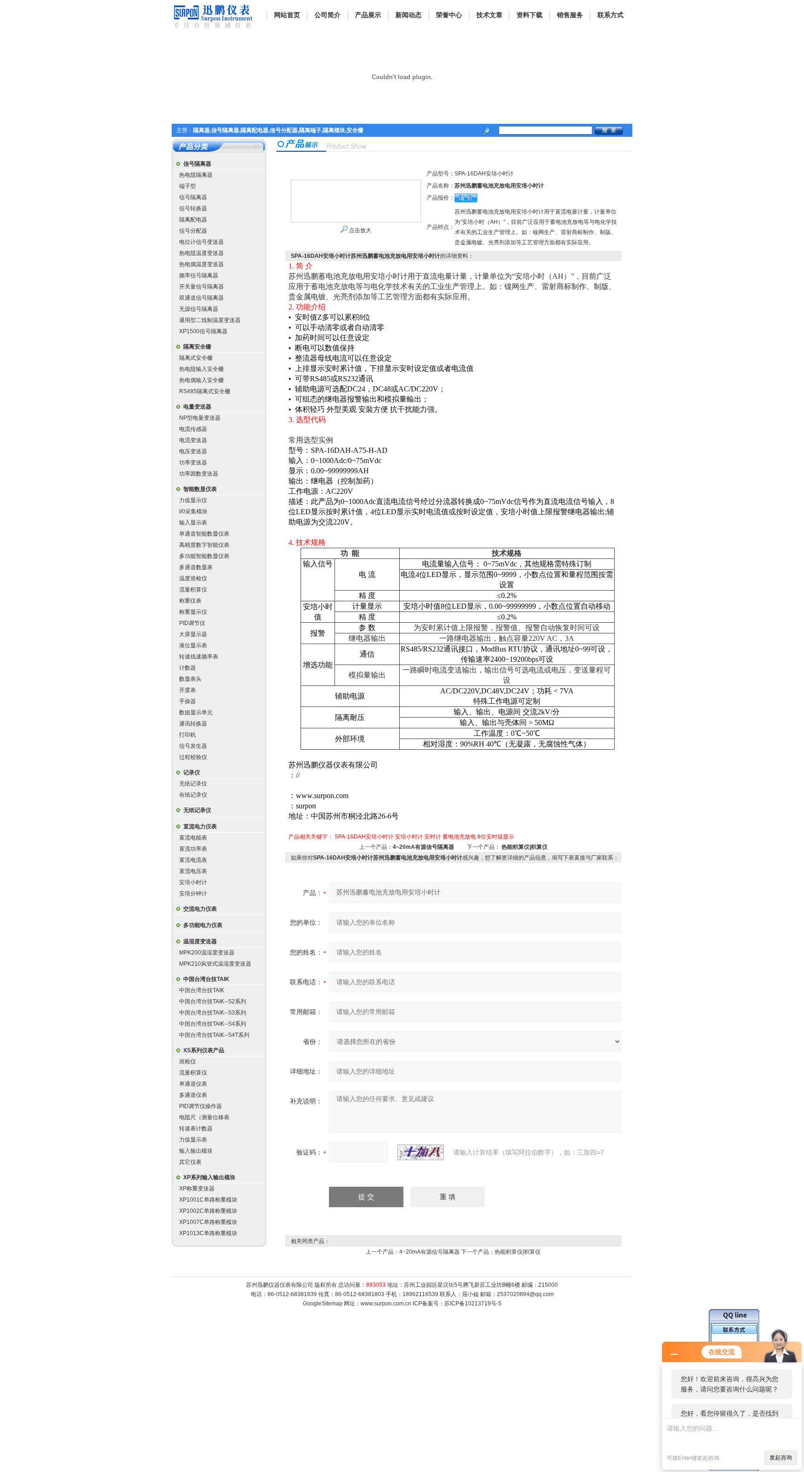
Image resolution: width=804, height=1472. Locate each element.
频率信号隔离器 (198, 275)
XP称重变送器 (196, 1188)
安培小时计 (193, 882)
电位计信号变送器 (201, 242)
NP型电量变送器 (200, 418)
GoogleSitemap (322, 1303)
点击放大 (359, 230)
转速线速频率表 (198, 656)
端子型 (187, 186)
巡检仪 (187, 1061)
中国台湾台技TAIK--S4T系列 (214, 1035)
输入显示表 (193, 522)
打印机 (187, 735)
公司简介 (328, 15)
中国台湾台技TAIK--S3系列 (212, 1012)
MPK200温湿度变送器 (206, 952)
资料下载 (529, 15)
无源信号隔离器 (198, 309)
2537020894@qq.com (525, 1294)
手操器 (187, 701)
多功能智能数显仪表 (204, 556)
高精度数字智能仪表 (204, 545)
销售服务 (570, 15)
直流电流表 (193, 860)
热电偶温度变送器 (201, 264)
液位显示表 (193, 645)
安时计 (432, 836)
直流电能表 (193, 837)
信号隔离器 (197, 164)
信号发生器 (193, 746)
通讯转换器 (193, 723)
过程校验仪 (193, 757)
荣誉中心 (449, 15)
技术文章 (489, 15)
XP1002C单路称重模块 (208, 1211)
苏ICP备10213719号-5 (473, 1303)
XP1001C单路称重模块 (208, 1199)
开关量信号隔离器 (201, 286)
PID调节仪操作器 (200, 1106)
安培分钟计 (193, 893)
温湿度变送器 (200, 941)
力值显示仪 (193, 500)
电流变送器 (193, 440)
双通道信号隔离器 (201, 298)
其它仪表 (190, 1162)
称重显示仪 (193, 612)
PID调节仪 (192, 623)
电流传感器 (193, 429)
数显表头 (190, 679)
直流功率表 (193, 849)
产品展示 (368, 15)
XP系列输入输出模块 (209, 1177)
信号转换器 (193, 208)
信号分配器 (193, 231)
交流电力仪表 (200, 909)
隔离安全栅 (197, 346)
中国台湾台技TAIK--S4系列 (212, 1024)
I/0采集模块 (193, 511)
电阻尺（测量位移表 (204, 1117)
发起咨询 (781, 1457)
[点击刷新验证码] (420, 1152)
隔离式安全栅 (196, 358)
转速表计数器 (196, 1128)
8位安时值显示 (495, 836)
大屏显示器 (193, 634)
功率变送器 (193, 462)
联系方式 (610, 15)
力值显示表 (193, 1139)
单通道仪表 (193, 1084)
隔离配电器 (193, 219)
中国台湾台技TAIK (206, 979)
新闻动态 (408, 15)
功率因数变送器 (198, 474)
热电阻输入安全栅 (201, 369)
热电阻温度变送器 (201, 253)
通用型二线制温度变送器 (210, 320)
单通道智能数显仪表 (204, 534)
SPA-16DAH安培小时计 (364, 836)
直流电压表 (193, 871)
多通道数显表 (196, 567)
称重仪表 (190, 601)
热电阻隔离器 (196, 175)
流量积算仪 (193, 589)
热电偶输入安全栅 (201, 380)
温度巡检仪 (193, 578)
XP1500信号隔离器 (203, 331)
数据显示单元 (196, 712)
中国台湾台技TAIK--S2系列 (212, 1001)
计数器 (187, 668)
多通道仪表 (193, 1095)
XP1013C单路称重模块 (208, 1233)
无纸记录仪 (193, 783)
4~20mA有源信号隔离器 (423, 847)
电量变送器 (197, 406)
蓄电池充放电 (459, 836)
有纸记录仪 (193, 795)
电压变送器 (193, 451)
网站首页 (287, 15)
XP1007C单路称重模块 (208, 1222)
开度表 (187, 690)
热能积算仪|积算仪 (525, 847)
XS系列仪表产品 (203, 1050)
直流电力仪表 (200, 826)
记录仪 (191, 772)
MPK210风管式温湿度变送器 (215, 964)
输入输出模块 (196, 1151)
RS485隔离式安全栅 (204, 391)
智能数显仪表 (200, 489)
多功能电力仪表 (202, 925)
